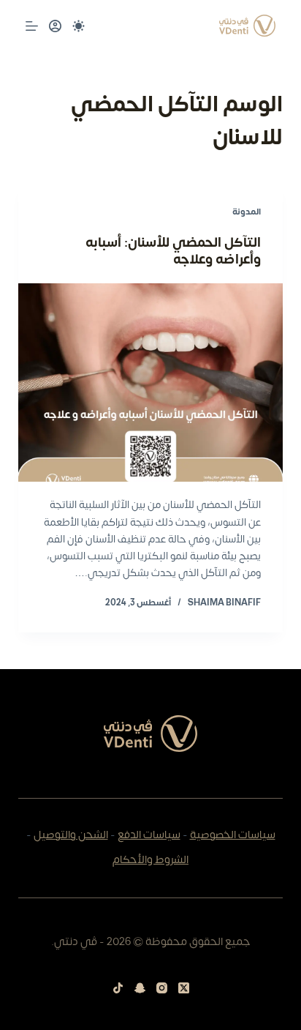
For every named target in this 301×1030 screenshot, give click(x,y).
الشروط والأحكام (150, 860)
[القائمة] (32, 26)
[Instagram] (161, 987)
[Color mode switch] (78, 26)
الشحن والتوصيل (71, 835)
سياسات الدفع (149, 835)
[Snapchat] (139, 987)
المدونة (246, 211)
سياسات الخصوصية (232, 835)
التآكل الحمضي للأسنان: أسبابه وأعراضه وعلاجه (173, 251)
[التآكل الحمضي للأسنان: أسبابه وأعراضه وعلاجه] (150, 382)
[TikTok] (118, 987)
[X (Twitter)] (183, 987)
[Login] (55, 26)
